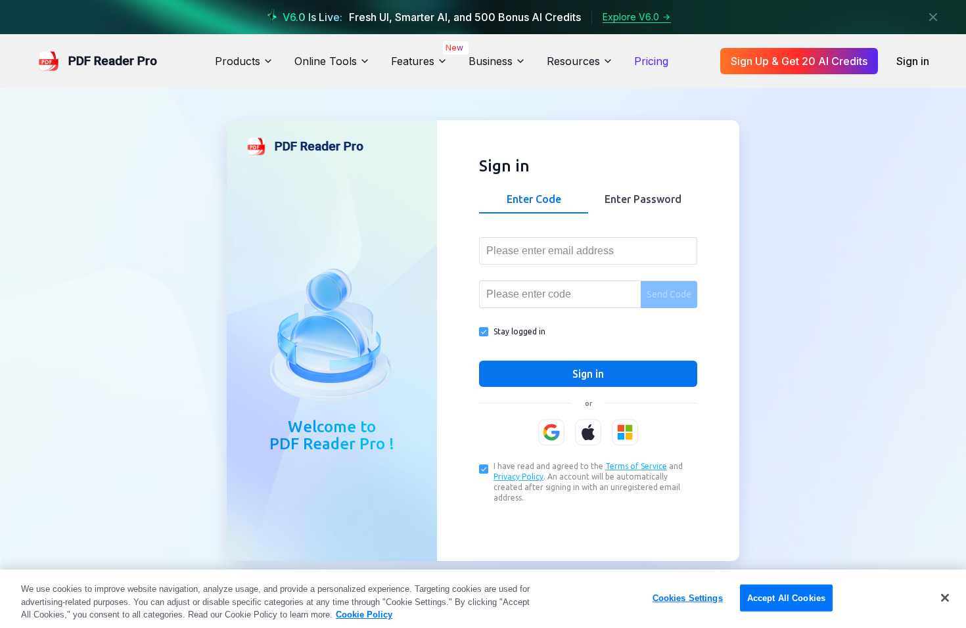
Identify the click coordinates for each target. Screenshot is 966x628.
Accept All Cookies (786, 597)
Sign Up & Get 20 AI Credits (799, 61)
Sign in (912, 61)
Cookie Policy (364, 614)
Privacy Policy (518, 476)
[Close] (933, 17)
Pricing (651, 61)
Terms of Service (636, 466)
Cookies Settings (688, 597)
